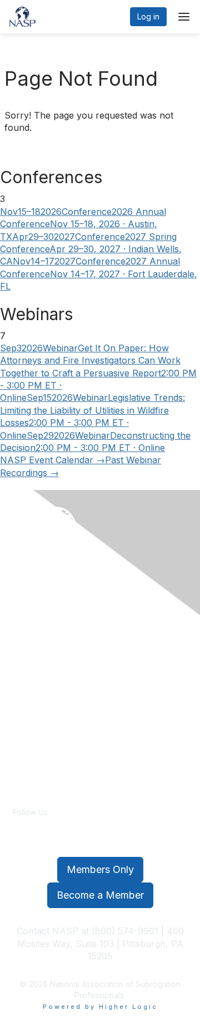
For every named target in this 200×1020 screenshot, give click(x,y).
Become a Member (100, 895)
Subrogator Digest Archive (61, 775)
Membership (35, 742)
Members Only (100, 869)
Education (31, 673)
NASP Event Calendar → (52, 459)
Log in (148, 16)
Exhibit (25, 684)
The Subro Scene (45, 753)
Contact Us (33, 732)
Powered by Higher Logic (100, 1007)
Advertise (30, 764)
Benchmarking (39, 662)
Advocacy (31, 720)
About (23, 640)
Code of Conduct (45, 651)
